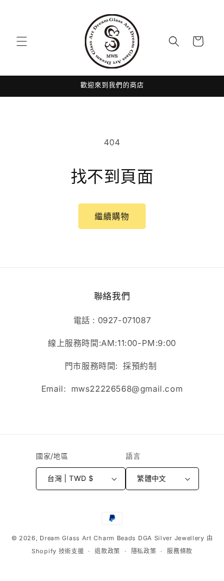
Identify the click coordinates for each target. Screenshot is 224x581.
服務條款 (179, 551)
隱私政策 (144, 551)
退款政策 (107, 551)
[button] (22, 41)
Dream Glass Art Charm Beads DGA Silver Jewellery (122, 538)
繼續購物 (112, 216)
